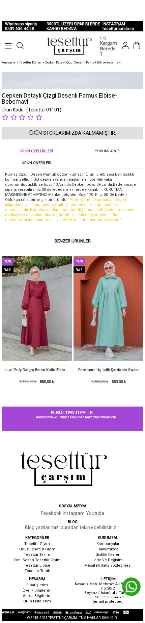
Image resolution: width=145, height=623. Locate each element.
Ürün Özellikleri (36, 151)
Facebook (51, 513)
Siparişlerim (37, 585)
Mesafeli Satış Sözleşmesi (108, 565)
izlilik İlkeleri (109, 554)
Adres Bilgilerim (37, 596)
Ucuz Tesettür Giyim (37, 549)
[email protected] (108, 601)
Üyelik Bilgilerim (37, 590)
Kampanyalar (107, 544)
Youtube (95, 513)
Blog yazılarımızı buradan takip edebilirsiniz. (71, 527)
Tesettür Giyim (37, 544)
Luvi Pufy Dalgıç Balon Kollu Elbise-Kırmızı (36, 372)
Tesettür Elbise (37, 565)
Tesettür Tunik (37, 571)
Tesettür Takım (37, 554)
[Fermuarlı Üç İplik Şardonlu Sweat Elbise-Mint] (109, 308)
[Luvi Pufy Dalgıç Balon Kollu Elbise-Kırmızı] (37, 308)
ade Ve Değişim (108, 560)
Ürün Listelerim (37, 601)
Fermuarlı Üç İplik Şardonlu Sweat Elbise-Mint (108, 372)
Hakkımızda (107, 549)
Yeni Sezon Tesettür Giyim (37, 560)
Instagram (74, 513)
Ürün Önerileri (36, 163)
